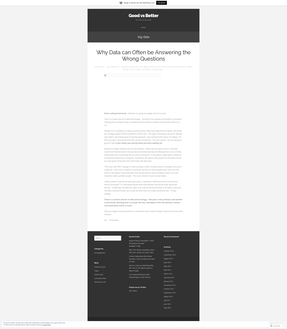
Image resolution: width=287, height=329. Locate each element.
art (131, 67)
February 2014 (169, 277)
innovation (182, 67)
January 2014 (168, 281)
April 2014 (167, 270)
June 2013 (167, 304)
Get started (161, 3)
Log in (96, 271)
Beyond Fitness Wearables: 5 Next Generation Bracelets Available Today (141, 243)
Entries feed (98, 274)
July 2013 (167, 300)
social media (145, 69)
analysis (126, 67)
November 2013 (170, 285)
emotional (152, 67)
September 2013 (170, 293)
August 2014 (168, 259)
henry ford (166, 67)
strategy (154, 69)
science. (132, 69)
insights (189, 67)
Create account (99, 267)
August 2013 (168, 296)
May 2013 (167, 308)
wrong (160, 69)
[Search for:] (107, 238)
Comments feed (100, 278)
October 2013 (169, 289)
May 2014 (167, 266)
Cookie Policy (46, 325)
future (159, 67)
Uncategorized (114, 67)
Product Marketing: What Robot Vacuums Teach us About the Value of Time (142, 259)
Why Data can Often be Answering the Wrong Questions (143, 55)
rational (125, 69)
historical (174, 67)
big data (136, 67)
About (143, 27)
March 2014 (168, 274)
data (141, 67)
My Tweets (133, 291)
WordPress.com (100, 282)
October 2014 (169, 251)
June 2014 (167, 262)
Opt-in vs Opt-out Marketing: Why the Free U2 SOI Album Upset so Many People (141, 268)
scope (138, 69)
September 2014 (170, 255)
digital (146, 67)
